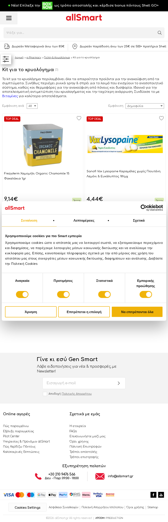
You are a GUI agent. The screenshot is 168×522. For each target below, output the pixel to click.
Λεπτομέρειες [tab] (84, 220)
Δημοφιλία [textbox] (135, 106)
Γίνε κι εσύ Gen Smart (76, 365)
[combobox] (145, 106)
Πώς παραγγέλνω (16, 426)
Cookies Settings (27, 507)
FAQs (73, 431)
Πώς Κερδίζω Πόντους (19, 446)
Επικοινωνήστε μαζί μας (87, 436)
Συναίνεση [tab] (29, 220)
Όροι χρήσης (79, 441)
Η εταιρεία (78, 426)
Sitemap (152, 507)
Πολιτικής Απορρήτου (77, 393)
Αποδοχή (70, 393)
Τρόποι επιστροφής (84, 457)
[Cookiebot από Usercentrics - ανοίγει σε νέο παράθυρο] (144, 207)
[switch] (63, 294)
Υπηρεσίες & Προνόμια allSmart (26, 441)
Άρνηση (31, 312)
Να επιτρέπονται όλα (137, 312)
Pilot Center (11, 436)
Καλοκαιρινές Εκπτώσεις (21, 451)
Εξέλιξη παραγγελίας (18, 431)
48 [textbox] (30, 106)
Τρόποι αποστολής (83, 451)
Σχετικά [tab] (139, 220)
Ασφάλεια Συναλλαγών (63, 507)
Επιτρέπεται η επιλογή (84, 312)
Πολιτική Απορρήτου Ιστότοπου (102, 507)
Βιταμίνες (10, 96)
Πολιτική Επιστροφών (86, 446)
